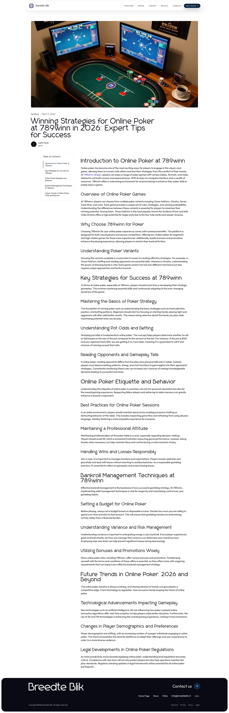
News (156, 696)
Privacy (183, 705)
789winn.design (92, 174)
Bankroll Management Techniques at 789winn (58, 187)
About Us (174, 705)
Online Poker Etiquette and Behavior (55, 179)
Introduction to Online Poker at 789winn (57, 164)
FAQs (165, 696)
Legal (197, 705)
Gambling (35, 114)
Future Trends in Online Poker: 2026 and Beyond (57, 194)
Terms (190, 705)
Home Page (143, 696)
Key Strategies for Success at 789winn (56, 172)
